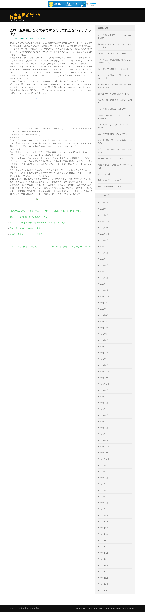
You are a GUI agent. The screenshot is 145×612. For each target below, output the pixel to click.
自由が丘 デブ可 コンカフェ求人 (111, 159)
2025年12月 (104, 221)
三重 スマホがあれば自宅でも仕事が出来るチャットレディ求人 (37, 222)
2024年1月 (104, 365)
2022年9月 (104, 465)
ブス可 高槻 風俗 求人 (106, 174)
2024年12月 (104, 297)
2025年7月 (104, 253)
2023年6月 (104, 409)
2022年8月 (104, 472)
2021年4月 (104, 572)
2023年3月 (104, 428)
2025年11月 (104, 228)
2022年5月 (104, 490)
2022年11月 (104, 453)
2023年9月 (104, 390)
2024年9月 (104, 315)
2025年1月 (104, 290)
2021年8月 (104, 547)
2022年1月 (104, 515)
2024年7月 (104, 328)
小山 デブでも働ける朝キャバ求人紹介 (113, 69)
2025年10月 (104, 234)
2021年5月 (104, 565)
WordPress (130, 608)
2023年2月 (104, 434)
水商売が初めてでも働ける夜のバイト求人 (114, 94)
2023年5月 (104, 415)
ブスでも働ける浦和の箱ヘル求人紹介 (112, 109)
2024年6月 (104, 334)
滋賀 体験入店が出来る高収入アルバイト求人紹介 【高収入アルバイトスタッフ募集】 (47, 211)
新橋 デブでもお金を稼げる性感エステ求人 (29, 217)
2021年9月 (104, 540)
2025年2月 (104, 284)
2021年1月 (104, 590)
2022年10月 (104, 459)
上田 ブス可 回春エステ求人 (23, 246)
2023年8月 (104, 397)
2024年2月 (104, 359)
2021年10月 (104, 534)
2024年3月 (104, 353)
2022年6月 (104, 484)
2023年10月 (104, 384)
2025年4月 (104, 272)
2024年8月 (104, 322)
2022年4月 (104, 497)
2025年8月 (104, 246)
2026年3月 (104, 203)
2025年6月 (104, 259)
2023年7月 (104, 403)
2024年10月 (104, 309)
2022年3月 (104, 503)
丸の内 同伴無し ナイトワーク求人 (26, 234)
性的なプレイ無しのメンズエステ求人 (112, 54)
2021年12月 (104, 522)
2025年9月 (104, 240)
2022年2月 (104, 509)
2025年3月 (104, 278)
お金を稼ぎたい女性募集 (25, 16)
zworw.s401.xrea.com (36, 39)
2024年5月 (104, 340)
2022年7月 (104, 478)
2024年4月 (104, 347)
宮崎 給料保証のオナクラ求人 (109, 180)
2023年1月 (104, 440)
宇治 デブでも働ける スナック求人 (112, 134)
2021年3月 (104, 578)
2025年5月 (104, 265)
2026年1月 (104, 215)
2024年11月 (104, 303)
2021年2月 (104, 584)
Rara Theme (106, 608)
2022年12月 (104, 447)
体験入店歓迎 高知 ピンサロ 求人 (110, 187)
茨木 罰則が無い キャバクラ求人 (25, 228)
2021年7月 (104, 553)
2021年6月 (104, 559)
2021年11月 (104, 528)
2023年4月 (104, 422)
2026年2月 (104, 209)
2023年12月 (104, 372)
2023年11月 (104, 378)
